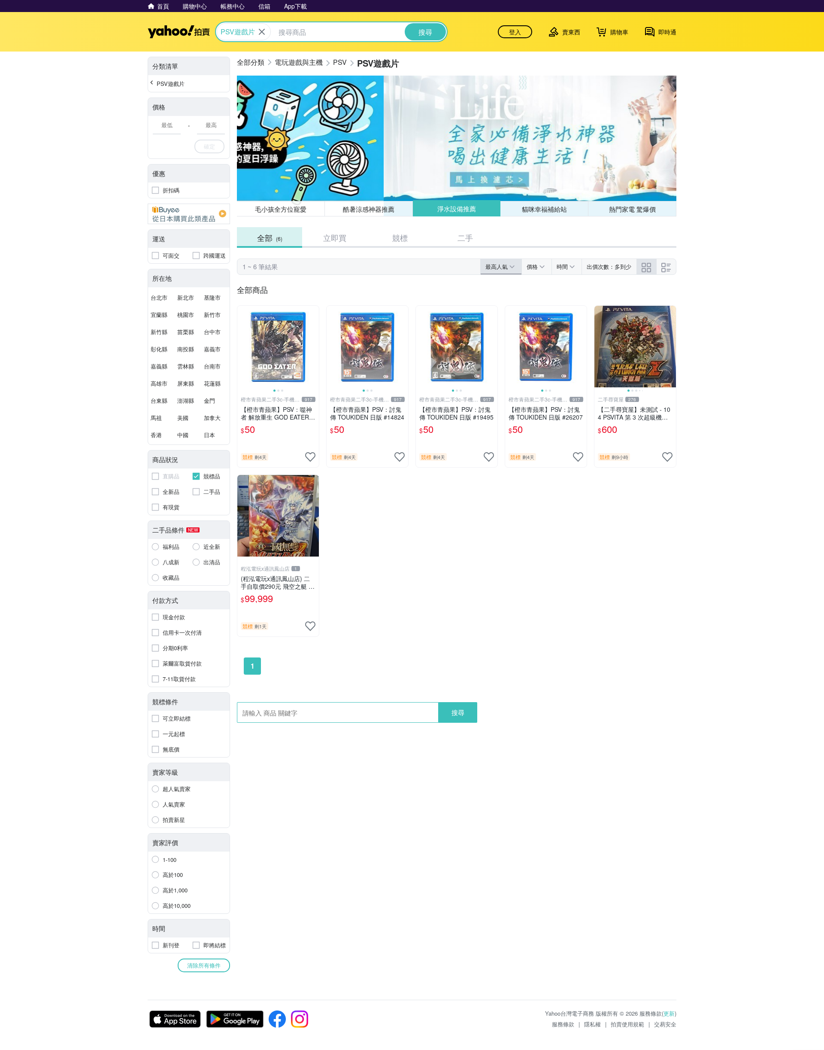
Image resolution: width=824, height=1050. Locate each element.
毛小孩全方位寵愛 (280, 208)
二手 (465, 237)
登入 (515, 31)
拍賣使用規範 (627, 1024)
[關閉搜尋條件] (262, 32)
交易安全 (665, 1024)
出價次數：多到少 (609, 266)
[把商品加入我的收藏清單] (310, 457)
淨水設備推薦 (456, 208)
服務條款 (563, 1024)
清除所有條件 (204, 965)
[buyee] (189, 214)
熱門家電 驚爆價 (632, 208)
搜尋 (457, 712)
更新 (669, 1013)
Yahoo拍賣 (179, 31)
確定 (209, 146)
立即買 (334, 237)
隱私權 (592, 1024)
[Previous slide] (242, 346)
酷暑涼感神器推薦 (368, 208)
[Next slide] (313, 346)
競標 (400, 237)
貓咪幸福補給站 (544, 208)
